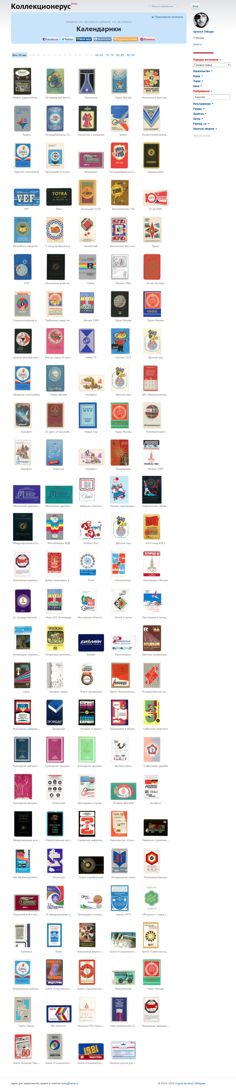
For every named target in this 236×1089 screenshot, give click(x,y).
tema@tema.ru (70, 1083)
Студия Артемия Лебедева (190, 1083)
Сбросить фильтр (201, 135)
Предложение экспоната (169, 16)
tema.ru (197, 44)
